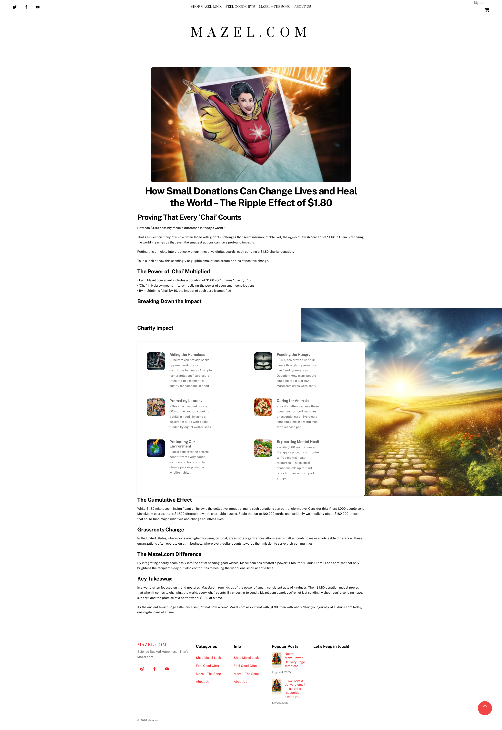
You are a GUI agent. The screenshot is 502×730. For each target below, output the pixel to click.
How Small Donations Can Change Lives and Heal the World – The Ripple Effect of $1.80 (251, 196)
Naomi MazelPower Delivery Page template (295, 660)
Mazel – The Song (274, 7)
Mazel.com (251, 33)
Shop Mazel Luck (206, 7)
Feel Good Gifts (240, 7)
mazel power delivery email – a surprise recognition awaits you (295, 689)
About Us (303, 7)
